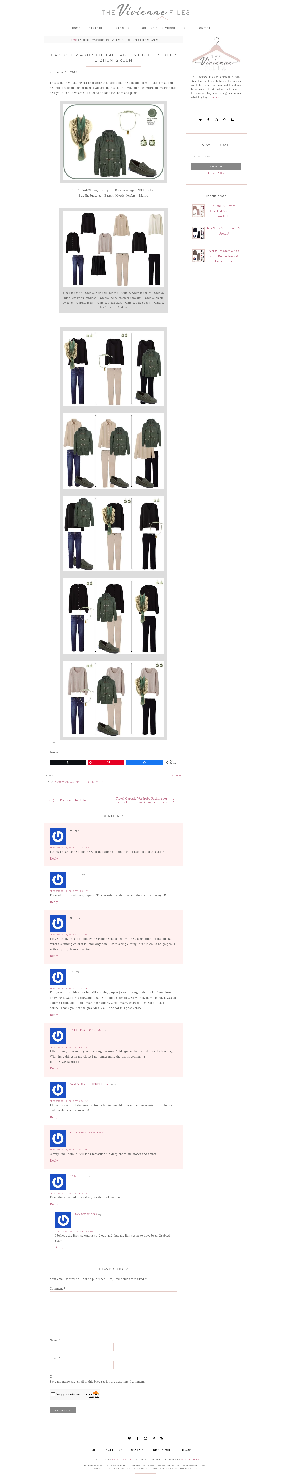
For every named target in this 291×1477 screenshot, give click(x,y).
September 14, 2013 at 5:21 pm (69, 1047)
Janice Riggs (86, 1214)
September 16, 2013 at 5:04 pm (74, 1231)
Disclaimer (162, 1450)
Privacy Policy (216, 173)
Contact (137, 1450)
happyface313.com (85, 1030)
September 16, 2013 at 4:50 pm (69, 1193)
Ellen (74, 874)
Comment (58, 1288)
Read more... (216, 97)
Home (72, 39)
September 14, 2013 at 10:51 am (69, 848)
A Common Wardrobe (69, 782)
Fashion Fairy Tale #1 (75, 800)
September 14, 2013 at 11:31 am (69, 891)
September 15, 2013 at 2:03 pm (69, 1150)
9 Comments (174, 776)
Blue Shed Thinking (87, 1132)
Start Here (113, 1450)
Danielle (77, 1176)
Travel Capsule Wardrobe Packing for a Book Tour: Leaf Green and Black (141, 800)
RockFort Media (190, 1460)
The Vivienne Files (123, 1460)
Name (55, 1340)
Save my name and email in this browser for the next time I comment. (97, 1381)
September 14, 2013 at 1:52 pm (69, 935)
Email (55, 1358)
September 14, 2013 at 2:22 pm (69, 988)
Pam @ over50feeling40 (89, 1084)
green (90, 782)
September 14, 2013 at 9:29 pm (69, 1101)
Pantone (101, 782)
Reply (54, 858)
